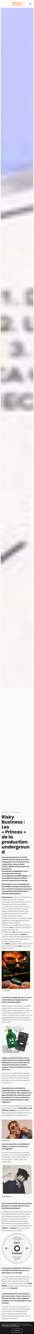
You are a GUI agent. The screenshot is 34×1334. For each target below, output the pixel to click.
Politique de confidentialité (9, 1325)
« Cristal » (13, 944)
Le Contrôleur (15, 812)
